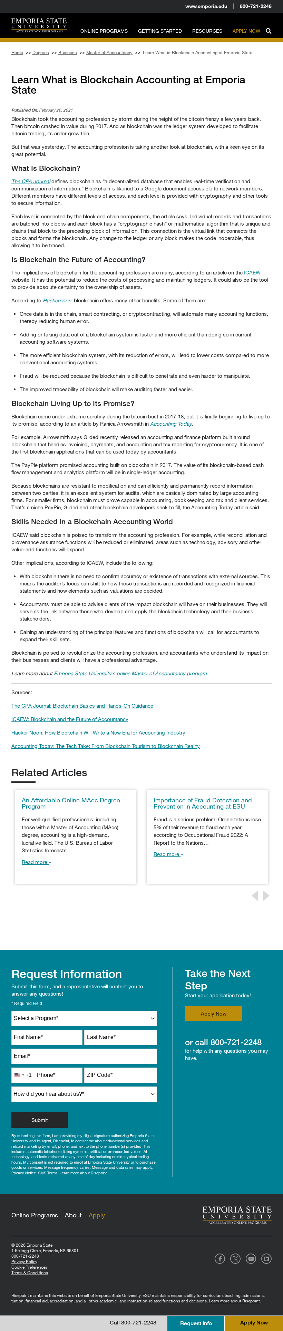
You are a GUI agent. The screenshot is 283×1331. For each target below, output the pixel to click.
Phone (46, 1075)
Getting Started (160, 31)
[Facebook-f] (220, 1259)
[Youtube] (251, 1259)
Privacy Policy (24, 1261)
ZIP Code (100, 1075)
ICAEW (252, 272)
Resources (207, 31)
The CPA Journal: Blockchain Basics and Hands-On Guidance (82, 706)
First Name (28, 1037)
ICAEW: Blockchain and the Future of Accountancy (69, 719)
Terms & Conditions (29, 1272)
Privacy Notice (23, 1173)
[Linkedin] (266, 1259)
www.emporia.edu (206, 6)
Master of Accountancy (109, 52)
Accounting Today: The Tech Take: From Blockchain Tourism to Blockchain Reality (105, 746)
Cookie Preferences (29, 1267)
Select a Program (36, 1018)
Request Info (196, 1323)
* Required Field (26, 1003)
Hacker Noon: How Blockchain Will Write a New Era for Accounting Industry (98, 732)
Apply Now (246, 31)
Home (17, 52)
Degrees (40, 52)
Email (22, 1056)
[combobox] (84, 1018)
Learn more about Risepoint (83, 1173)
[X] (235, 1259)
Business (67, 52)
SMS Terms (48, 1173)
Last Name (101, 1037)
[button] (268, 30)
